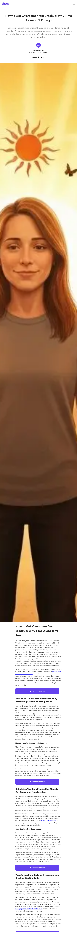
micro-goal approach (48, 820)
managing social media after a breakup (28, 909)
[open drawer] (73, 4)
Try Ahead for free (37, 691)
